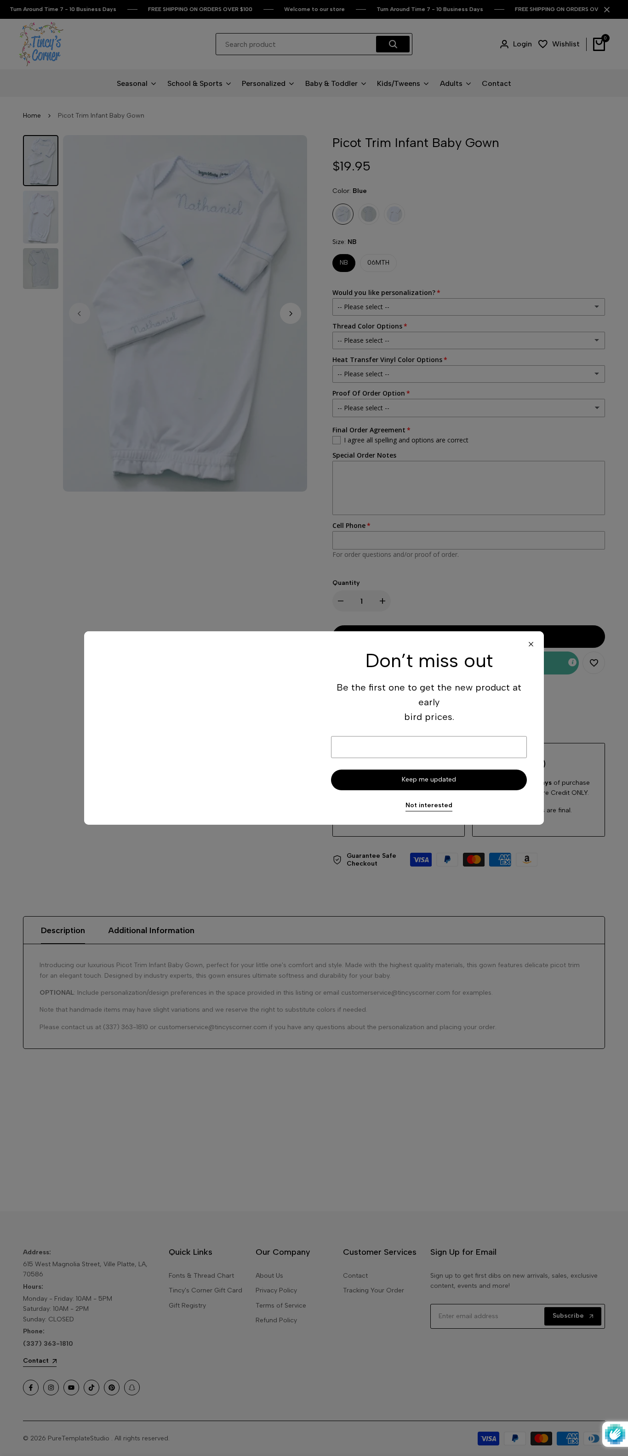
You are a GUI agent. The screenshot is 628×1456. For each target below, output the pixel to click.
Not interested (428, 805)
